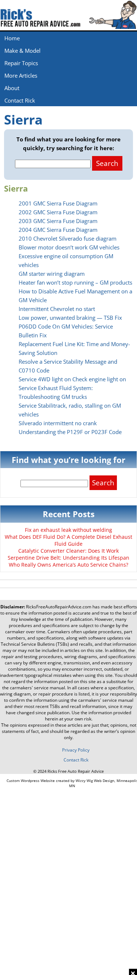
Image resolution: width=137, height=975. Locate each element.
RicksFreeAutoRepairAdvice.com (58, 607)
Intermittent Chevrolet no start (57, 308)
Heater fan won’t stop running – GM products (75, 282)
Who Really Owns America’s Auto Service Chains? (68, 564)
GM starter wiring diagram (52, 273)
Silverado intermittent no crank (58, 423)
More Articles (20, 75)
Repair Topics (21, 63)
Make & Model (22, 50)
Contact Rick (19, 100)
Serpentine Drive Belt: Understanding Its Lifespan (68, 557)
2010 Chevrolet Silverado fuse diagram (68, 238)
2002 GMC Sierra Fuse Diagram (58, 212)
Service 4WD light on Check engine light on (72, 379)
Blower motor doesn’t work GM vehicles (69, 247)
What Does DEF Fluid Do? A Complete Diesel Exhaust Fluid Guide (68, 540)
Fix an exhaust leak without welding (68, 529)
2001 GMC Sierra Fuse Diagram (58, 203)
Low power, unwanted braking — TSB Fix (70, 317)
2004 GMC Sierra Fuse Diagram (58, 229)
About (11, 88)
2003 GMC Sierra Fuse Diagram (58, 221)
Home (12, 38)
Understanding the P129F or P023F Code (70, 431)
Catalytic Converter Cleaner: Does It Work (68, 550)
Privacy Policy (76, 750)
